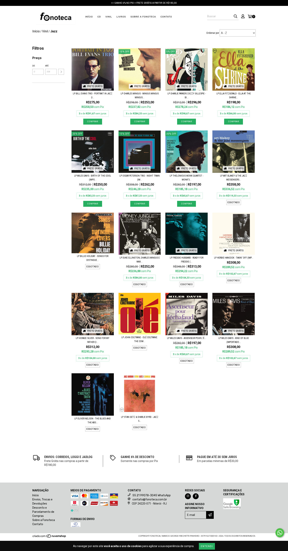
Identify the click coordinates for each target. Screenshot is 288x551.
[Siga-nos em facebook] (196, 496)
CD (99, 16)
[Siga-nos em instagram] (188, 496)
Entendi (207, 546)
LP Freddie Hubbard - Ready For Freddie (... (186, 259)
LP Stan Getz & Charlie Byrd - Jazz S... (139, 419)
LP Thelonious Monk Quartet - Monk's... (186, 177)
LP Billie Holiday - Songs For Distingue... (92, 258)
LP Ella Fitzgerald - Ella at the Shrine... (233, 95)
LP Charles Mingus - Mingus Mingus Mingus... (140, 95)
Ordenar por (212, 33)
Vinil (108, 16)
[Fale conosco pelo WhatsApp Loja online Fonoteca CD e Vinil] (279, 532)
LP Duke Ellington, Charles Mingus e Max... (140, 259)
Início (89, 16)
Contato (166, 16)
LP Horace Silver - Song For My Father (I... (92, 340)
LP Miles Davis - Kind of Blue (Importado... (233, 340)
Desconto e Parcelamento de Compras (43, 512)
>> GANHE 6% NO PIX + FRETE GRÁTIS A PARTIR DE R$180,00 (144, 3)
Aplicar (61, 72)
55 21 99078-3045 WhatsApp (151, 495)
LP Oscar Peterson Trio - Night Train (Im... (140, 177)
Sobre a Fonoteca (143, 16)
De (33, 66)
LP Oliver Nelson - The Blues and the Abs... (92, 420)
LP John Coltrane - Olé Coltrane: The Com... (139, 339)
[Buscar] (235, 16)
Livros (121, 16)
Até (47, 66)
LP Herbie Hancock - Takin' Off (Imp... (233, 257)
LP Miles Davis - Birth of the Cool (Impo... (92, 177)
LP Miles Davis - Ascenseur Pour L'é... (186, 338)
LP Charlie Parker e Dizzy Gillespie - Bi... (187, 95)
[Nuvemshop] (49, 537)
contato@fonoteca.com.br (149, 499)
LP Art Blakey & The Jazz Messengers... (233, 177)
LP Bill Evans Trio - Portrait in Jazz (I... (92, 95)
